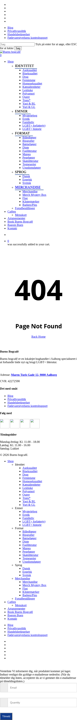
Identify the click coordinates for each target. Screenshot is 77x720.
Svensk (26, 575)
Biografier (28, 534)
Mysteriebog (29, 511)
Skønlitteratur (30, 555)
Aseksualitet (29, 467)
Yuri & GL (28, 504)
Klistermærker (30, 591)
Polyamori (28, 491)
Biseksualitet (29, 471)
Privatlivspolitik (16, 399)
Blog (10, 395)
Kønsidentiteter (31, 484)
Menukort (21, 605)
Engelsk (27, 571)
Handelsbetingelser (18, 402)
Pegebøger (28, 551)
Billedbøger (29, 531)
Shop (10, 461)
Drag (25, 474)
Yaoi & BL (29, 501)
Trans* (26, 498)
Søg (18, 48)
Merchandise (22, 578)
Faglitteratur (29, 545)
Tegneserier (29, 558)
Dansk (26, 568)
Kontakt (12, 618)
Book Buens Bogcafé (20, 612)
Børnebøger (29, 538)
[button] (1, 664)
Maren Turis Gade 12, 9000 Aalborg (34, 374)
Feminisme (28, 478)
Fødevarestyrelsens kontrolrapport (27, 405)
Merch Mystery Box (34, 585)
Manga (26, 548)
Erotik (26, 514)
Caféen (11, 601)
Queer (26, 494)
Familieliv (28, 518)
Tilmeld (6, 716)
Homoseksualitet (32, 481)
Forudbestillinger (25, 598)
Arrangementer (16, 608)
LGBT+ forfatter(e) (33, 521)
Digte (25, 541)
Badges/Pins (29, 595)
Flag (25, 588)
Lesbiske (27, 488)
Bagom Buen (15, 615)
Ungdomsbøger (31, 561)
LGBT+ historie (31, 524)
